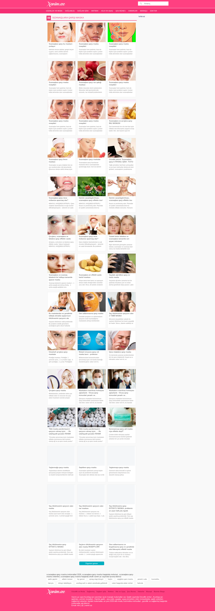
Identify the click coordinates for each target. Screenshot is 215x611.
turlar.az (142, 16)
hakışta (50, 583)
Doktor (153, 11)
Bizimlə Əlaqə (159, 591)
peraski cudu (142, 579)
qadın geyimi (52, 579)
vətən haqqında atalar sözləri (122, 583)
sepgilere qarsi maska (125, 579)
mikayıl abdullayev (65, 583)
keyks (110, 579)
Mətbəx (94, 11)
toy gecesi (81, 579)
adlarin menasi (67, 579)
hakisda (140, 583)
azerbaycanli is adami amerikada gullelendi (91, 583)
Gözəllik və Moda (54, 11)
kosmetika (155, 579)
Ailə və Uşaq (107, 11)
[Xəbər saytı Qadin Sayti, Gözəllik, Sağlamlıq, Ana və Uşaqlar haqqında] (56, 4)
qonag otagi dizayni (96, 579)
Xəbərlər (132, 11)
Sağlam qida (83, 11)
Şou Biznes (121, 11)
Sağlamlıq (70, 11)
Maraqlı (143, 11)
